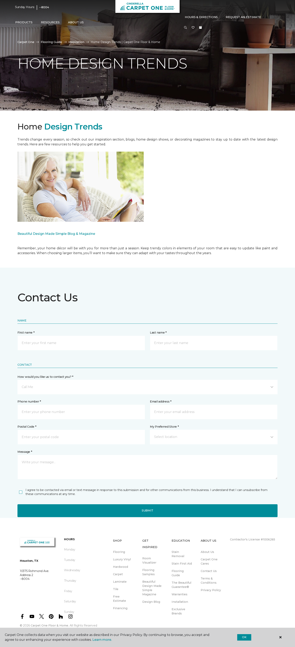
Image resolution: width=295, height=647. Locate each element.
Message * (24, 451)
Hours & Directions (201, 17)
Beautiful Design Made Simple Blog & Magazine (56, 234)
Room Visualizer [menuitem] (149, 560)
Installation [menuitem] (180, 602)
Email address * (160, 401)
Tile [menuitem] (115, 589)
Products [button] (24, 22)
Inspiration (76, 42)
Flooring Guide (51, 42)
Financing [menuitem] (120, 608)
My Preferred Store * (164, 426)
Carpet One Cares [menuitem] (209, 561)
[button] (185, 27)
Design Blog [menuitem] (151, 602)
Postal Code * (26, 426)
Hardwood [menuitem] (120, 567)
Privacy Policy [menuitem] (211, 590)
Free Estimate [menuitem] (119, 599)
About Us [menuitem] (207, 552)
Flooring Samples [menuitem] (148, 572)
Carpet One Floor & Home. (50, 625)
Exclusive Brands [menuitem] (178, 611)
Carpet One (25, 42)
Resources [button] (50, 22)
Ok (244, 637)
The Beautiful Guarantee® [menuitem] (181, 585)
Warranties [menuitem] (179, 594)
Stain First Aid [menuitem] (182, 563)
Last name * (158, 332)
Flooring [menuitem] (119, 552)
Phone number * (29, 401)
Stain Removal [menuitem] (178, 554)
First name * (26, 332)
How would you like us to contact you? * (45, 376)
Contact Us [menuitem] (209, 571)
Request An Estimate (243, 17)
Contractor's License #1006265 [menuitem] (252, 539)
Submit (147, 510)
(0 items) (200, 27)
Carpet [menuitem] (118, 574)
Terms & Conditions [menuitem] (209, 580)
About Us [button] (76, 22)
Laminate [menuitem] (120, 581)
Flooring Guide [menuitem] (178, 573)
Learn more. (102, 640)
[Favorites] (193, 27)
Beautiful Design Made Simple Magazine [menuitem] (152, 588)
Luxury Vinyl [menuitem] (122, 559)
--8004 (44, 7)
